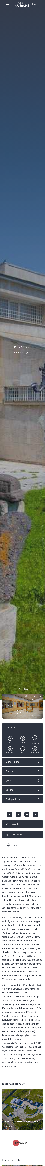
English (34, 4)
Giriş (41, 4)
